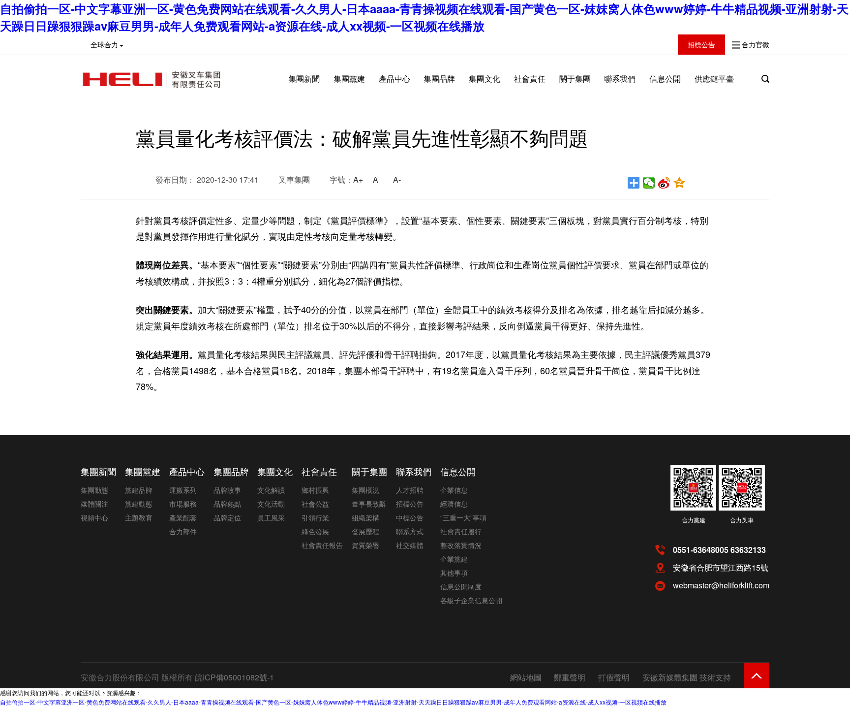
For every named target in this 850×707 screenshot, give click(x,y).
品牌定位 (227, 517)
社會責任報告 (322, 545)
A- (397, 179)
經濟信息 (454, 504)
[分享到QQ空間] (679, 183)
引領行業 (315, 517)
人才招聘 (410, 490)
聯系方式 (410, 531)
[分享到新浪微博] (664, 183)
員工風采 (271, 517)
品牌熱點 (227, 504)
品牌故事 (227, 490)
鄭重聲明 (569, 677)
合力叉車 (742, 519)
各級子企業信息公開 (471, 600)
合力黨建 (693, 519)
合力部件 (183, 531)
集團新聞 (304, 78)
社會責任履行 (461, 531)
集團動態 (94, 490)
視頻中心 (94, 517)
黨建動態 (138, 504)
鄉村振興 (315, 490)
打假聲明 (614, 677)
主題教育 (138, 517)
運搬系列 (183, 490)
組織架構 (365, 517)
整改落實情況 (461, 545)
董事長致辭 (369, 504)
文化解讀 (271, 490)
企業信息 (454, 490)
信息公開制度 (461, 586)
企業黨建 (454, 559)
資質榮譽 (365, 545)
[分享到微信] (649, 183)
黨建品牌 (138, 490)
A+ (358, 179)
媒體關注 (94, 504)
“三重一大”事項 (463, 517)
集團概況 (365, 490)
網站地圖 (526, 677)
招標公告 (410, 504)
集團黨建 (349, 78)
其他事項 (454, 573)
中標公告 (410, 517)
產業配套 (183, 517)
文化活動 (271, 504)
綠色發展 (315, 531)
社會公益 (315, 504)
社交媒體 (410, 545)
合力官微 (755, 44)
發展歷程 (365, 531)
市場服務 (183, 504)
